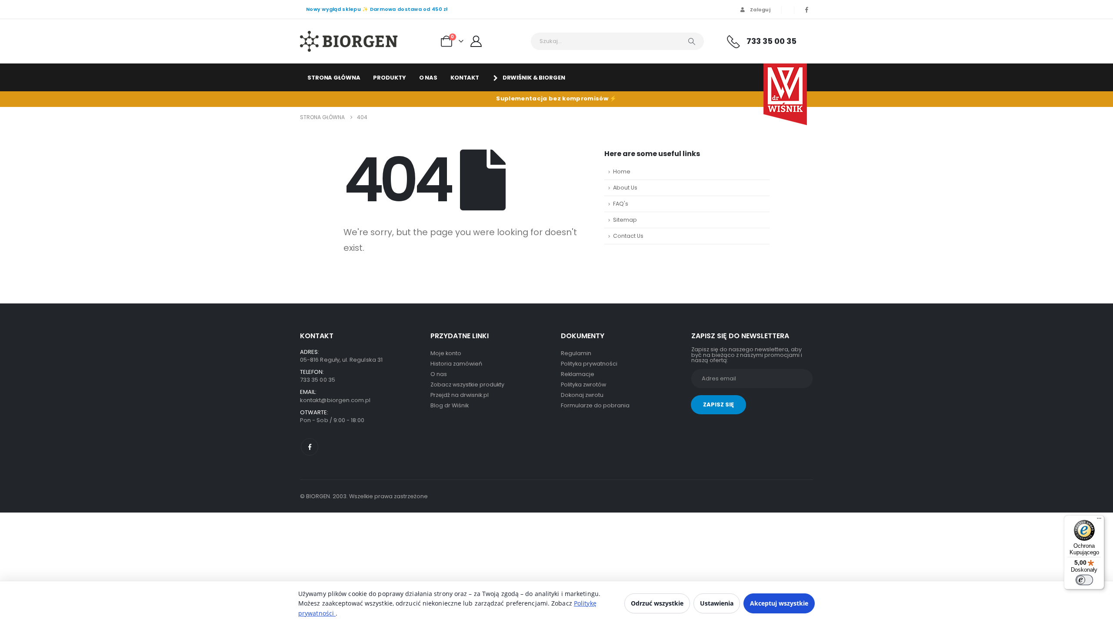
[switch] (1084, 580)
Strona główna (333, 77)
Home (621, 171)
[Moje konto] (476, 41)
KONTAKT (464, 77)
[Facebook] (806, 9)
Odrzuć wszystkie (657, 603)
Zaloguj (760, 9)
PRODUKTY (389, 77)
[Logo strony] (349, 41)
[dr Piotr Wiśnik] (785, 94)
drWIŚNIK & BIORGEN (534, 77)
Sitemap (625, 219)
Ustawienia (716, 603)
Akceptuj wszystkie (779, 603)
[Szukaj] (692, 41)
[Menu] (1099, 520)
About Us (625, 187)
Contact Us (628, 236)
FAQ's (620, 203)
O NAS (428, 77)
